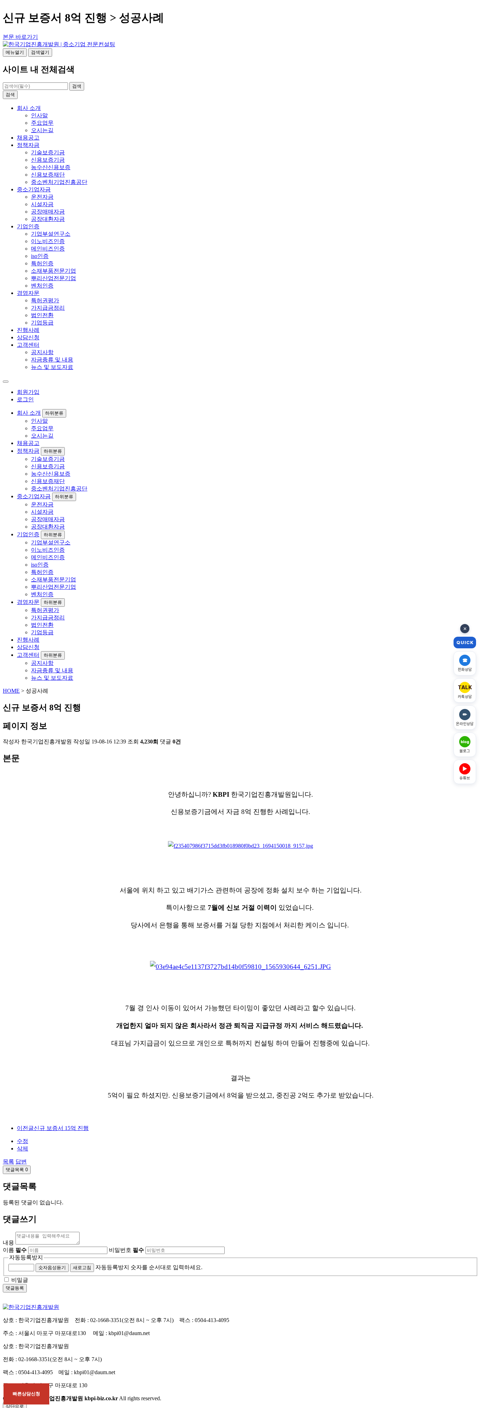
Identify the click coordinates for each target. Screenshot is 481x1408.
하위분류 (54, 413)
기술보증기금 (48, 152)
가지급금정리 (48, 308)
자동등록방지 (26, 1257)
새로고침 (82, 1267)
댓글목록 (17, 1169)
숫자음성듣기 (52, 1267)
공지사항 (42, 352)
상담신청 (28, 337)
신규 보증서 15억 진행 (53, 1128)
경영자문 (28, 293)
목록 (8, 1162)
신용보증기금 (48, 160)
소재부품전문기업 (53, 271)
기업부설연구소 (50, 234)
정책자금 (28, 145)
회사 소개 (29, 108)
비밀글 (19, 1280)
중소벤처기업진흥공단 (59, 182)
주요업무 (42, 123)
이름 (15, 1250)
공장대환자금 (48, 219)
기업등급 (42, 323)
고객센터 (28, 345)
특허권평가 (45, 300)
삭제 (22, 1148)
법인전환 (42, 315)
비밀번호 (126, 1250)
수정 (22, 1141)
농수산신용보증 (50, 167)
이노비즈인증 (48, 241)
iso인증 (40, 256)
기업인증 (28, 226)
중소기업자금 (34, 189)
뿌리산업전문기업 (53, 278)
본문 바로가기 (20, 37)
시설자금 (42, 204)
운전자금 (42, 197)
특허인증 (42, 263)
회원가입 (28, 392)
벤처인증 (42, 286)
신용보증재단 (48, 175)
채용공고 (28, 138)
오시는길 (42, 130)
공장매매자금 (48, 212)
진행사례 (28, 330)
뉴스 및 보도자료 (52, 367)
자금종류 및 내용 (52, 360)
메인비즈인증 (48, 249)
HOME (11, 691)
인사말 (39, 115)
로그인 (25, 399)
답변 (21, 1162)
